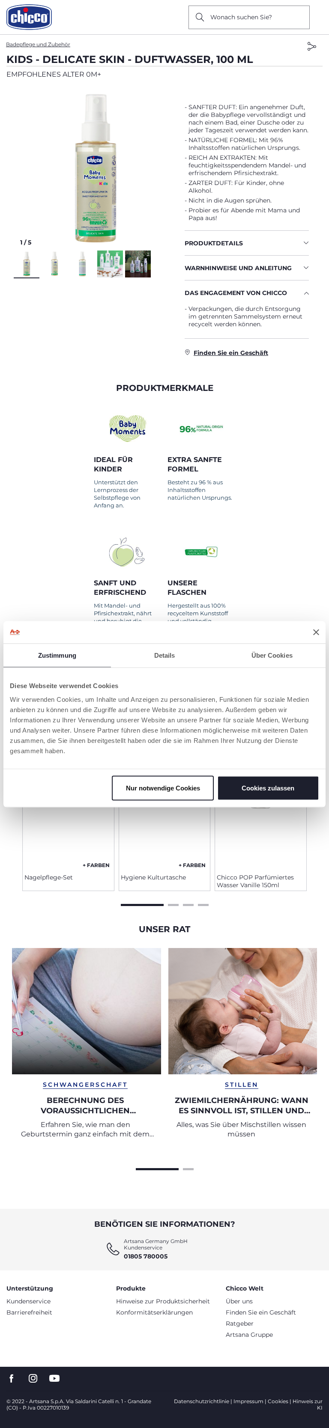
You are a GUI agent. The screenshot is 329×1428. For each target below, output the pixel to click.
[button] (96, 168)
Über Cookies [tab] (272, 655)
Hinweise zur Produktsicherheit (163, 1301)
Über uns (239, 1301)
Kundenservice (28, 1301)
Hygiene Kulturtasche (153, 877)
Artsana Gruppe (249, 1335)
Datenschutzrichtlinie (201, 1401)
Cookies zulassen (268, 787)
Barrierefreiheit (29, 1312)
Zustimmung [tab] (57, 655)
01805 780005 (145, 1256)
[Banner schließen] (316, 632)
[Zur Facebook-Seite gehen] (11, 1378)
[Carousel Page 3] (188, 904)
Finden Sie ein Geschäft (261, 1312)
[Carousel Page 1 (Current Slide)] (142, 904)
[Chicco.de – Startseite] (29, 17)
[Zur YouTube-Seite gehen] (54, 1378)
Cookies (278, 1401)
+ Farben (96, 865)
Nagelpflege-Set (48, 877)
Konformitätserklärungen (154, 1312)
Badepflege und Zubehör (38, 44)
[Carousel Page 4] (203, 904)
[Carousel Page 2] (173, 904)
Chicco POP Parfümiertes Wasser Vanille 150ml (255, 881)
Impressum (248, 1401)
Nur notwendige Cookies (163, 787)
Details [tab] (164, 655)
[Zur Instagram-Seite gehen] (33, 1378)
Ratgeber (240, 1323)
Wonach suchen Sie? (241, 17)
